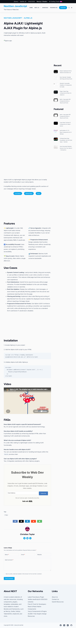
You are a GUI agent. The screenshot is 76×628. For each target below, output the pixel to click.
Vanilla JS (23, 1)
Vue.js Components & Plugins (37, 611)
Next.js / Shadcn (42, 1)
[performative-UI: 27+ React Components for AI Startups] (56, 131)
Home (31, 7)
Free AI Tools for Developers (37, 604)
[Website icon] (24, 538)
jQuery (16, 1)
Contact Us (55, 599)
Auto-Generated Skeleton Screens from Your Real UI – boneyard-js (66, 148)
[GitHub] (71, 625)
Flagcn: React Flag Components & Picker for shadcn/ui (65, 93)
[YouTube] (68, 625)
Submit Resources (58, 602)
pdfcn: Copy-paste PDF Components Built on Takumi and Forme (65, 101)
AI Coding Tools (55, 1)
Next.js (37, 7)
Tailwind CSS (53, 7)
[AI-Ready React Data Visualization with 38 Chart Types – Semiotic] (56, 139)
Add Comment (9, 560)
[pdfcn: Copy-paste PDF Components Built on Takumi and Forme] (56, 100)
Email (23, 554)
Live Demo (18, 193)
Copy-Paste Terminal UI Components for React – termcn (65, 124)
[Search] (69, 7)
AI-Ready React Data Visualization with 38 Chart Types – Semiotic (66, 140)
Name (7, 554)
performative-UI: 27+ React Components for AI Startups (65, 132)
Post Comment (9, 578)
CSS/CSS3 (31, 1)
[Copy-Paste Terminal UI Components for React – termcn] (56, 123)
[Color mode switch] (71, 7)
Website (39, 554)
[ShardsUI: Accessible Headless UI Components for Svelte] (56, 84)
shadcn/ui (45, 7)
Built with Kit (27, 501)
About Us (55, 597)
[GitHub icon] (30, 538)
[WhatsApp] (39, 521)
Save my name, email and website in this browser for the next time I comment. (24, 573)
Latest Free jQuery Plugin (36, 597)
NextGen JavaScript (15, 6)
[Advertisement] (27, 164)
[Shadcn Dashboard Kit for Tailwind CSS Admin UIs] (56, 71)
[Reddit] (33, 521)
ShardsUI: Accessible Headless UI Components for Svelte (66, 85)
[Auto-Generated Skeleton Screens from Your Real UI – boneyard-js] (56, 147)
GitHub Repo (29, 193)
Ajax (6, 515)
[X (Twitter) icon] (27, 538)
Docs (38, 193)
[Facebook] (15, 521)
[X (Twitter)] (21, 521)
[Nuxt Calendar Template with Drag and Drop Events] (56, 77)
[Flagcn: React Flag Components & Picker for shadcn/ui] (56, 92)
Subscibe (63, 7)
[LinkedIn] (27, 521)
